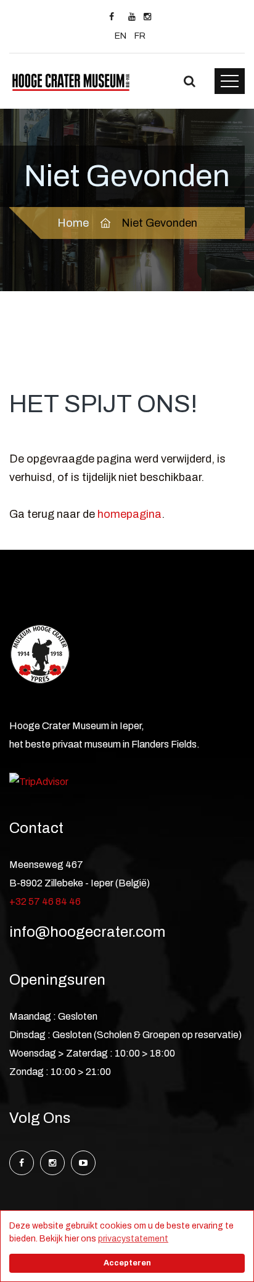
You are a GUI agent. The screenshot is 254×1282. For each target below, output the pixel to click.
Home (73, 223)
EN (120, 36)
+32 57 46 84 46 (45, 901)
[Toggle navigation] (230, 81)
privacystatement (133, 1238)
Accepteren (127, 1263)
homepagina (129, 514)
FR (139, 36)
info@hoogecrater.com (87, 932)
